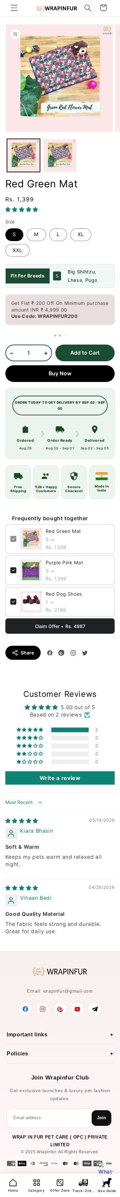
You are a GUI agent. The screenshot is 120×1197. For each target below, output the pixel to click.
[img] (21, 821)
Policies (17, 1053)
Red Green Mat (63, 531)
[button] (14, 7)
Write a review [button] (60, 778)
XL (81, 234)
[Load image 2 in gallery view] (59, 155)
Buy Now (60, 373)
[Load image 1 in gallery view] (23, 155)
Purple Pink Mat (64, 562)
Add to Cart (85, 353)
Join (101, 1117)
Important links (27, 1034)
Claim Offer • (60, 626)
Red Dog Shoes (64, 594)
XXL (17, 250)
